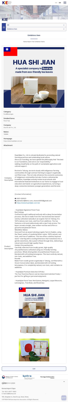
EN (60, 3)
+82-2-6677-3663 (10, 391)
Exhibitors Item (12, 29)
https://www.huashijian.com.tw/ (13, 141)
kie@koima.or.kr (11, 393)
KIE (8, 25)
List (34, 369)
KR (56, 3)
